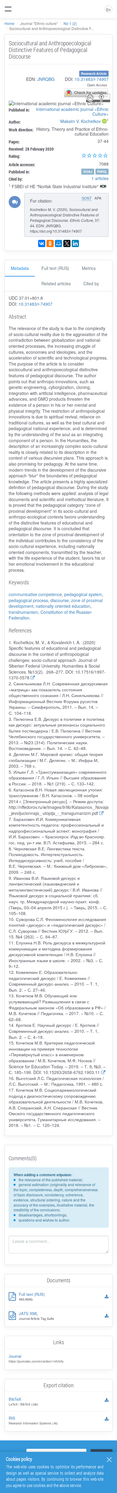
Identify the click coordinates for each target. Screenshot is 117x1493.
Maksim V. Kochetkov (80, 121)
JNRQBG (46, 79)
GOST (87, 197)
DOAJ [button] (87, 171)
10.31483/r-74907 (92, 79)
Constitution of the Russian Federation (50, 615)
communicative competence (35, 594)
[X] (66, 243)
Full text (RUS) (55, 268)
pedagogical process (28, 600)
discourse (59, 600)
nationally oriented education (63, 606)
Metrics (89, 268)
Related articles (56, 283)
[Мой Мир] (58, 243)
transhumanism (23, 612)
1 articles (100, 178)
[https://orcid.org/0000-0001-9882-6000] (104, 122)
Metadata (20, 268)
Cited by (91, 283)
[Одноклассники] (50, 243)
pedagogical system (83, 594)
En (108, 9)
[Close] (109, 1459)
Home (9, 23)
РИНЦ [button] (101, 171)
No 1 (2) (70, 23)
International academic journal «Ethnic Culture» (72, 111)
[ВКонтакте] (41, 243)
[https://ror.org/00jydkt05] (103, 187)
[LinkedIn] (75, 243)
